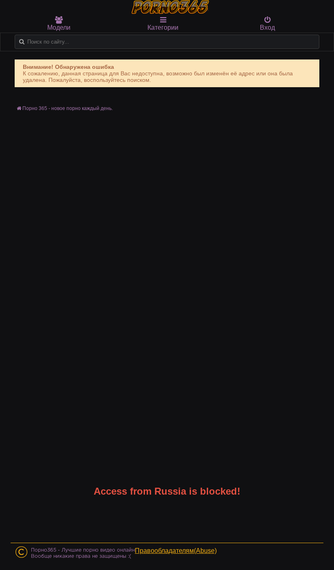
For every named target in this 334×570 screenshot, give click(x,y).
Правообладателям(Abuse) (176, 550)
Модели (58, 27)
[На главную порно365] (171, 7)
